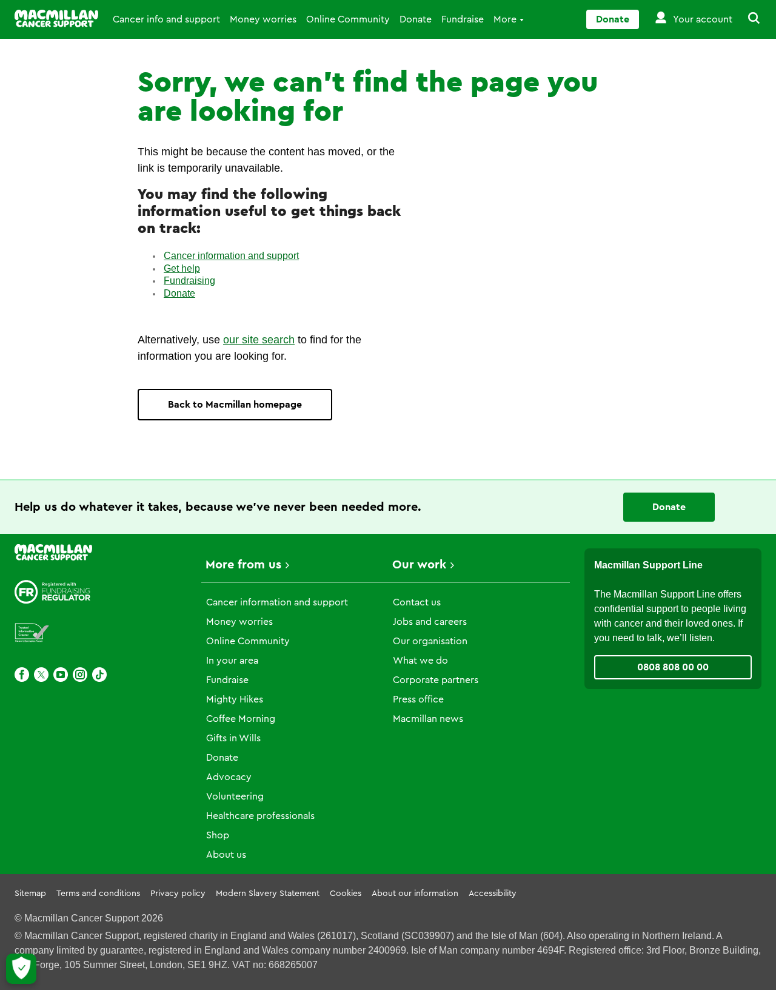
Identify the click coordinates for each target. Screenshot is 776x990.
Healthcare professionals (260, 816)
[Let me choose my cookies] (21, 969)
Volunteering (235, 796)
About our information (415, 893)
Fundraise (462, 19)
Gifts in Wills (233, 738)
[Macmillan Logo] (56, 18)
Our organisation (430, 641)
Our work (419, 565)
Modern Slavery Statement (267, 893)
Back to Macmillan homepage (235, 404)
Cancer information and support (231, 256)
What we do (420, 660)
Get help (182, 268)
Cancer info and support (166, 19)
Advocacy (229, 777)
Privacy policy (178, 893)
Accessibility (493, 893)
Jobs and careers (430, 622)
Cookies (345, 893)
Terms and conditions (98, 893)
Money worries (263, 19)
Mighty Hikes (234, 699)
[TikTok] (99, 674)
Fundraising (189, 280)
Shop (217, 835)
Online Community (348, 19)
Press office (418, 699)
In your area (232, 660)
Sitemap (30, 893)
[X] (41, 674)
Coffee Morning (240, 719)
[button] (746, 19)
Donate (416, 19)
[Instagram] (80, 674)
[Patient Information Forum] (32, 633)
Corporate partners (435, 680)
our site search (259, 340)
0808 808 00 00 (673, 667)
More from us (243, 565)
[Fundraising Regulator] (53, 592)
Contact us (417, 602)
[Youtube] (60, 674)
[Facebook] (22, 674)
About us (226, 855)
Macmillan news (428, 719)
